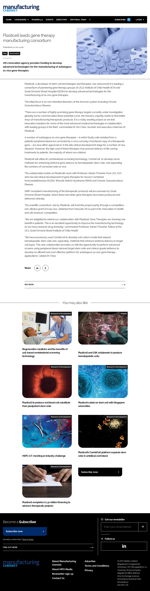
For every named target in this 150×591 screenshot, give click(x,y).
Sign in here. (28, 539)
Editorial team (78, 20)
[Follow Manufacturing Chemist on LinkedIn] (124, 547)
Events (49, 20)
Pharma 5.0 (37, 20)
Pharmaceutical (14, 53)
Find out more (10, 547)
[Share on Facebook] (45, 268)
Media (5, 53)
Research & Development (61, 313)
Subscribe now (89, 472)
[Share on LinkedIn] (37, 268)
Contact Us (58, 578)
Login (139, 20)
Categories (20, 20)
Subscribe (120, 20)
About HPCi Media (62, 569)
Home (9, 20)
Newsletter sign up (62, 573)
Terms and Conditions (97, 565)
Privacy (89, 570)
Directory (61, 20)
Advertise (90, 561)
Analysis (124, 313)
